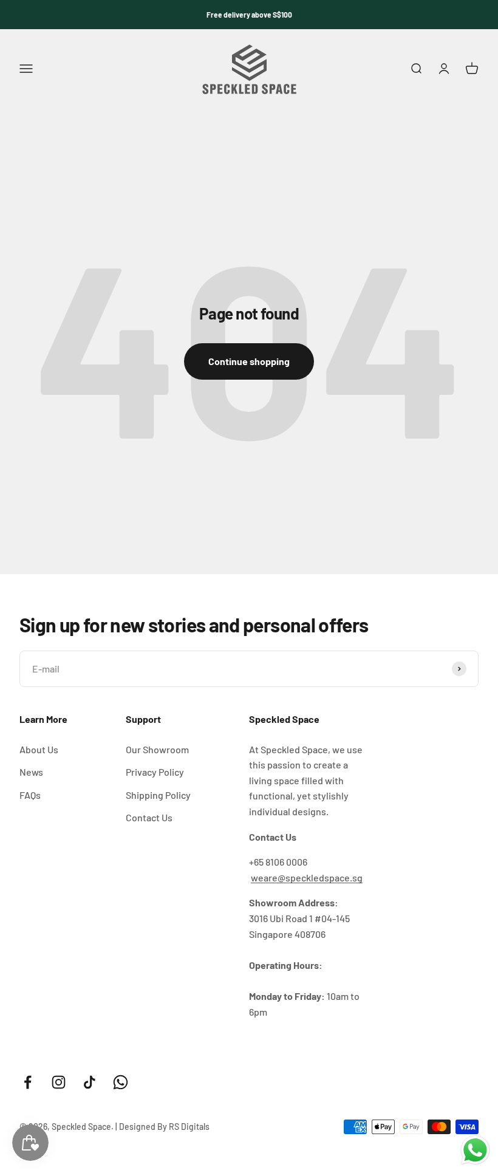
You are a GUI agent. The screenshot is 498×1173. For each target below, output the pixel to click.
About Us (38, 749)
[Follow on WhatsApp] (120, 1082)
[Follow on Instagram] (58, 1082)
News (31, 772)
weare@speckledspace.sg (307, 877)
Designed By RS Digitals (164, 1126)
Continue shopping (249, 361)
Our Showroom (157, 749)
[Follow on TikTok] (89, 1082)
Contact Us (149, 817)
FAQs (30, 795)
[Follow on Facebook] (27, 1082)
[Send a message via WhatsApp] (475, 1150)
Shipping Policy (158, 795)
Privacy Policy (155, 772)
